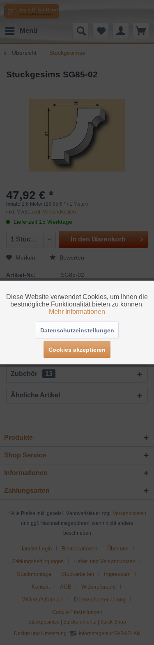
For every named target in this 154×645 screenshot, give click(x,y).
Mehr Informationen (77, 311)
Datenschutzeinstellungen (77, 330)
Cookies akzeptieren (77, 349)
